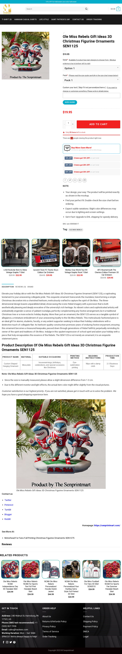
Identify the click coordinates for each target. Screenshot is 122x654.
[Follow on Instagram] (7, 642)
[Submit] (86, 9)
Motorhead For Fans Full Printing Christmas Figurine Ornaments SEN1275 (39, 538)
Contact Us (88, 616)
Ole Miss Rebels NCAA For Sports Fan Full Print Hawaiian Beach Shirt (30, 586)
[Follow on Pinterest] (14, 642)
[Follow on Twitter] (11, 642)
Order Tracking (94, 19)
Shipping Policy (90, 621)
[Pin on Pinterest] (80, 180)
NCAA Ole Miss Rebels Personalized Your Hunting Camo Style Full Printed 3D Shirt (71, 587)
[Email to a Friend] (75, 180)
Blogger (8, 514)
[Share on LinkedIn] (84, 180)
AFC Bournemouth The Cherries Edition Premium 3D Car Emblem (107, 272)
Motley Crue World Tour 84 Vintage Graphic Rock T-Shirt (76, 271)
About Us (46, 616)
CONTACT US (78, 19)
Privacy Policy (49, 626)
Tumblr (8, 509)
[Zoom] (5, 76)
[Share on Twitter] (70, 180)
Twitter (8, 500)
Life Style (44, 19)
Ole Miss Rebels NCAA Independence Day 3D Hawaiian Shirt (10, 585)
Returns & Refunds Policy (54, 621)
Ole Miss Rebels (75, 230)
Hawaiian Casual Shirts (25, 19)
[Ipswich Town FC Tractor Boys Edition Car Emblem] (46, 253)
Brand (30, 287)
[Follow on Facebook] (3, 642)
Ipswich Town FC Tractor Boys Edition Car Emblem (45, 271)
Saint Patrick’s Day (60, 19)
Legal (85, 636)
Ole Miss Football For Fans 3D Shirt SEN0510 (91, 584)
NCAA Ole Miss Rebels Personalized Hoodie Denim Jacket (50, 586)
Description (8, 287)
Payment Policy (90, 626)
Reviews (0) (20, 287)
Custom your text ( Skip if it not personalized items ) (84, 87)
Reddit (8, 519)
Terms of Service (50, 631)
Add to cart (98, 124)
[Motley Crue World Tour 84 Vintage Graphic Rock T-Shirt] (76, 253)
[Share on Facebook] (65, 180)
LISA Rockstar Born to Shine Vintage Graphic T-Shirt (15, 271)
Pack (65, 75)
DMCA (86, 631)
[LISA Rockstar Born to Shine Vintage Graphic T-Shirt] (15, 253)
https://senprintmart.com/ (107, 525)
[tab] (8, 287)
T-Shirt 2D (7, 19)
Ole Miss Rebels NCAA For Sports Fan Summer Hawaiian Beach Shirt (112, 586)
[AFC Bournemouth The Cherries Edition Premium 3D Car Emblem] (107, 253)
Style (65, 60)
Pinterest (9, 505)
